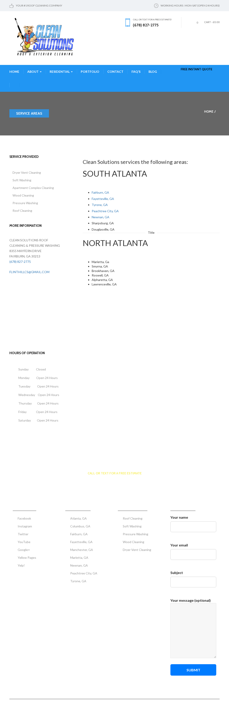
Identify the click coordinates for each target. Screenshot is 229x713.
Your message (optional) (190, 600)
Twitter (23, 534)
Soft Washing (22, 180)
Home (14, 71)
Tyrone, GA (100, 205)
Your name (179, 517)
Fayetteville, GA (103, 199)
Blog (152, 71)
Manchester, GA (81, 550)
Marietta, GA (79, 557)
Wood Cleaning (23, 195)
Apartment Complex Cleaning (33, 188)
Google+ (24, 550)
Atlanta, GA (78, 518)
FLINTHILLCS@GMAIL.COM (29, 272)
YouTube (24, 542)
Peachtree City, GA (105, 211)
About (33, 71)
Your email (179, 545)
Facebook (24, 518)
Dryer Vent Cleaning (27, 172)
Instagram (25, 526)
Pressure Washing (25, 203)
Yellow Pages (27, 557)
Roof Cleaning (22, 210)
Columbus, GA (80, 526)
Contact (115, 71)
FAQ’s (135, 71)
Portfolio (90, 71)
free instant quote (196, 69)
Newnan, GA (100, 217)
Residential (60, 71)
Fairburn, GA (100, 192)
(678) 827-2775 (20, 261)
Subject (176, 572)
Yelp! (21, 565)
